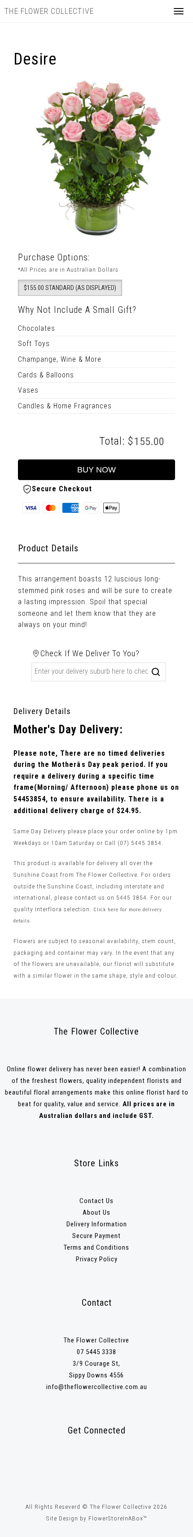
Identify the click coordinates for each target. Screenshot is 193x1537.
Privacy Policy (97, 1259)
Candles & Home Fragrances (65, 406)
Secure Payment (96, 1236)
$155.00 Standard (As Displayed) (70, 287)
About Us (96, 1212)
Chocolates (36, 328)
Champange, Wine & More (59, 359)
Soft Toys (34, 343)
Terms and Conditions (96, 1247)
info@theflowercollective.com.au (96, 1387)
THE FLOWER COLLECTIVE (49, 11)
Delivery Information (96, 1224)
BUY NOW (96, 469)
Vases (28, 390)
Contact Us (96, 1201)
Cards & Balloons (46, 375)
